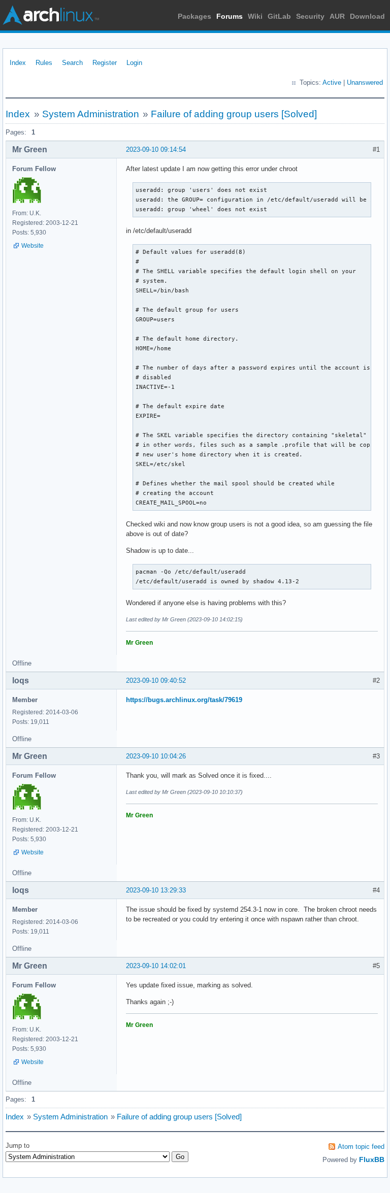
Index (18, 63)
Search (72, 63)
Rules (44, 63)
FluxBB (371, 1159)
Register (104, 63)
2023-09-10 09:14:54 (156, 149)
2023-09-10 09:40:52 (156, 680)
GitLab (279, 16)
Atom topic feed (361, 1146)
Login (134, 63)
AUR (337, 16)
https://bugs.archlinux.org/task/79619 (184, 700)
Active (331, 82)
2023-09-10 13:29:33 (156, 890)
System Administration (90, 114)
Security (310, 16)
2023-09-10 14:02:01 (156, 966)
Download (367, 16)
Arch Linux (51, 15)
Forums (229, 16)
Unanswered (365, 82)
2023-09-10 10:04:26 (156, 756)
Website (32, 245)
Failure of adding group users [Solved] (234, 114)
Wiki (255, 16)
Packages (194, 16)
